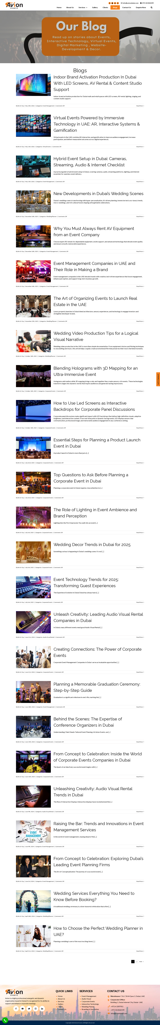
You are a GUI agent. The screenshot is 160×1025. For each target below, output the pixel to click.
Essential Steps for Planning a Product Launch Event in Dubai (33, 438)
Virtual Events (47, 146)
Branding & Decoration (90, 1009)
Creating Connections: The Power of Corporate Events (33, 648)
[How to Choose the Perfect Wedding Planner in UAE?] (33, 936)
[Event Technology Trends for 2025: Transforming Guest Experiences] (33, 587)
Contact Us (62, 1009)
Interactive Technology (90, 1004)
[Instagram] (35, 1008)
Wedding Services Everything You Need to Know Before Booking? (33, 892)
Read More (139, 106)
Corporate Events (50, 391)
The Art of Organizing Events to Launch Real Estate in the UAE (33, 297)
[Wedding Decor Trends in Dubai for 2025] (33, 552)
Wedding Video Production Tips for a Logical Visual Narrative (33, 332)
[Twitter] (29, 1008)
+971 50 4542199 (147, 3)
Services (61, 1001)
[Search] (151, 7)
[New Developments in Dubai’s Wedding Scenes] (33, 201)
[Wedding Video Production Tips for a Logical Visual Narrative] (33, 341)
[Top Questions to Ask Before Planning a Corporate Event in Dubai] (33, 483)
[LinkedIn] (42, 1008)
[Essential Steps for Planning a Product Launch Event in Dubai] (33, 448)
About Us (61, 999)
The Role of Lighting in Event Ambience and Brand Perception (33, 508)
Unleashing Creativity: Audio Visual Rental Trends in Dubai (33, 787)
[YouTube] (22, 1008)
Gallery (60, 1004)
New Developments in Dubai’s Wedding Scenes (33, 192)
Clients (60, 1007)
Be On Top (21, 106)
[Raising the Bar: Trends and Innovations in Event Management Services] (33, 831)
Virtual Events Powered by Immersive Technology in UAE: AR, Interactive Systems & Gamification (97, 124)
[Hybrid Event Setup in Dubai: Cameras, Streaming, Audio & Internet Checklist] (33, 167)
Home (60, 996)
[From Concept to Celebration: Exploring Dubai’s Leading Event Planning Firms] (33, 866)
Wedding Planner (33, 211)
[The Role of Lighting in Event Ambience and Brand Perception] (33, 518)
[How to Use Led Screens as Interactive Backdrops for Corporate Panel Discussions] (33, 411)
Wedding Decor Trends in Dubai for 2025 (33, 545)
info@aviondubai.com (130, 3)
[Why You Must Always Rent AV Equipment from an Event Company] (33, 236)
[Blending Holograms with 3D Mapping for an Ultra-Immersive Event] (33, 376)
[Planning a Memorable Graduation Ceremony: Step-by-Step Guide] (33, 692)
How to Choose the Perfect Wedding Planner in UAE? (33, 927)
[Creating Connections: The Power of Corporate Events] (33, 657)
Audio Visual (86, 999)
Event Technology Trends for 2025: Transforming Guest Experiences (33, 578)
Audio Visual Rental (48, 637)
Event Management (48, 106)
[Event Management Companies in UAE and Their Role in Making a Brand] (33, 271)
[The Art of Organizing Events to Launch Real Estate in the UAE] (33, 306)
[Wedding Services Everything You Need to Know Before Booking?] (33, 901)
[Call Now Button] (5, 1020)
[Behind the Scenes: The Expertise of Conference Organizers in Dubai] (33, 727)
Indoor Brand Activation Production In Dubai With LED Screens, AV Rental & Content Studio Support (98, 83)
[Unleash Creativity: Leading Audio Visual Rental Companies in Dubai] (33, 622)
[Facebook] (16, 1008)
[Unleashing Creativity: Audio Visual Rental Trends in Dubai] (33, 797)
